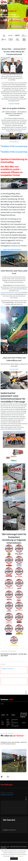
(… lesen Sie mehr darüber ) (11, 249)
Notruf (3, 5)
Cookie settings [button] (19, 856)
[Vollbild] (25, 352)
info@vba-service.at (7, 795)
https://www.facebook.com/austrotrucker (11, 292)
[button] (14, 330)
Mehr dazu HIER (14, 369)
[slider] (12, 352)
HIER (15, 103)
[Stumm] (23, 352)
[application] (14, 183)
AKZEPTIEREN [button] (14, 858)
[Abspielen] (2, 352)
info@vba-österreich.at (8, 668)
